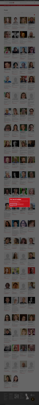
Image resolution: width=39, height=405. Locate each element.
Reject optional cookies (20, 204)
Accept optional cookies (13, 204)
